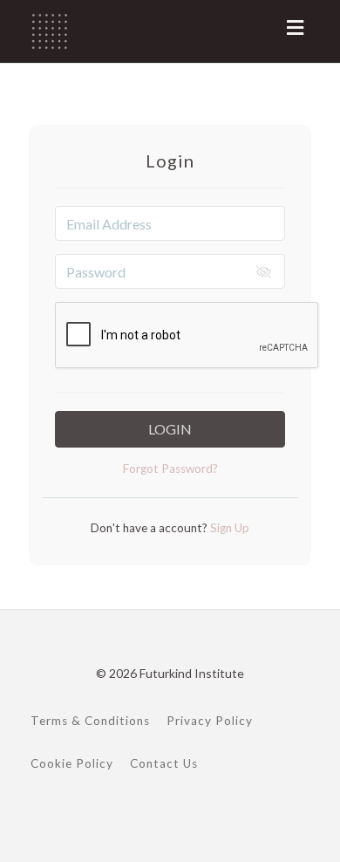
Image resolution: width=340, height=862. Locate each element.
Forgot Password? (170, 468)
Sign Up (228, 528)
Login (170, 429)
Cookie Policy (72, 763)
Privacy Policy (210, 721)
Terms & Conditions (90, 721)
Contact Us (164, 763)
